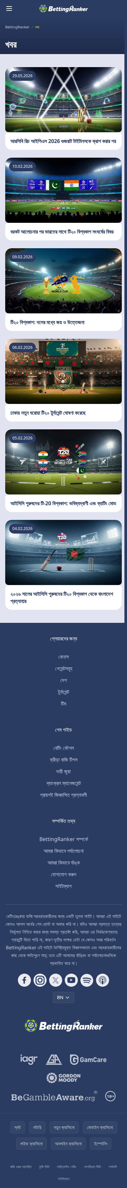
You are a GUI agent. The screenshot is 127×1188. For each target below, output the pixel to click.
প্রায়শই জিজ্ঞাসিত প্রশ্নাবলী (63, 794)
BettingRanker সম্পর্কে (63, 839)
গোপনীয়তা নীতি (92, 1166)
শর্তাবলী (112, 1166)
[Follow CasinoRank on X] (55, 980)
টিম (63, 703)
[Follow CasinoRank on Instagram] (40, 980)
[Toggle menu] (9, 8)
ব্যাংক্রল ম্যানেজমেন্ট (64, 783)
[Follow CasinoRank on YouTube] (71, 980)
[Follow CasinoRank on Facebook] (24, 980)
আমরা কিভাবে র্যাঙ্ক (64, 862)
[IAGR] (29, 1059)
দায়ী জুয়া (63, 771)
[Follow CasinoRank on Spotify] (86, 980)
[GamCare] (88, 1059)
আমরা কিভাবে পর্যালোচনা (64, 850)
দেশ (63, 680)
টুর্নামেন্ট (63, 691)
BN (60, 997)
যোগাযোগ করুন (63, 874)
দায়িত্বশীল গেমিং (66, 1166)
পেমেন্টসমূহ (63, 668)
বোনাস (63, 656)
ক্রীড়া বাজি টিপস (64, 759)
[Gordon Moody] (63, 1078)
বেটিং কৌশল (63, 747)
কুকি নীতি (44, 1166)
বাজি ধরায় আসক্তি (21, 1166)
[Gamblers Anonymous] (54, 1059)
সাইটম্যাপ (63, 886)
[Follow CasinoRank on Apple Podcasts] (102, 980)
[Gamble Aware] (54, 1096)
